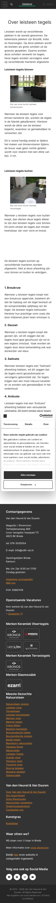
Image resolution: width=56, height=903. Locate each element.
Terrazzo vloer (14, 761)
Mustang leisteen (15, 771)
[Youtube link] (32, 877)
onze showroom (39, 847)
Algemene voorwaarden (19, 579)
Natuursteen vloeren (17, 704)
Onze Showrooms (16, 799)
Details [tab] (28, 424)
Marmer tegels (14, 721)
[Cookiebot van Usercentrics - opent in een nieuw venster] (40, 416)
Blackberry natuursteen (19, 743)
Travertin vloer (14, 764)
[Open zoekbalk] (11, 4)
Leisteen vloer (14, 707)
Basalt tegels (13, 739)
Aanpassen (26, 484)
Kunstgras (12, 823)
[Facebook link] (9, 877)
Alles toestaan (28, 475)
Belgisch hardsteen (16, 728)
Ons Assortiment (15, 795)
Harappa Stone (14, 746)
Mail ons (10, 582)
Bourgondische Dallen (18, 732)
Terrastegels (13, 711)
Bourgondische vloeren (19, 736)
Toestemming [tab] (10, 424)
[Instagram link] (25, 877)
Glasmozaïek (13, 775)
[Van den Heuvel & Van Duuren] (4, 4)
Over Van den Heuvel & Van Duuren (26, 791)
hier (16, 854)
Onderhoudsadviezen (18, 806)
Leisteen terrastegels (18, 714)
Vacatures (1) (15, 613)
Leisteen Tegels (14, 753)
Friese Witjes (13, 725)
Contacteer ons (14, 809)
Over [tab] (46, 424)
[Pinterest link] (17, 877)
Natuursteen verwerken (19, 802)
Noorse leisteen (15, 768)
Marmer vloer (13, 718)
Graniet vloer (13, 757)
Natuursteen (13, 750)
